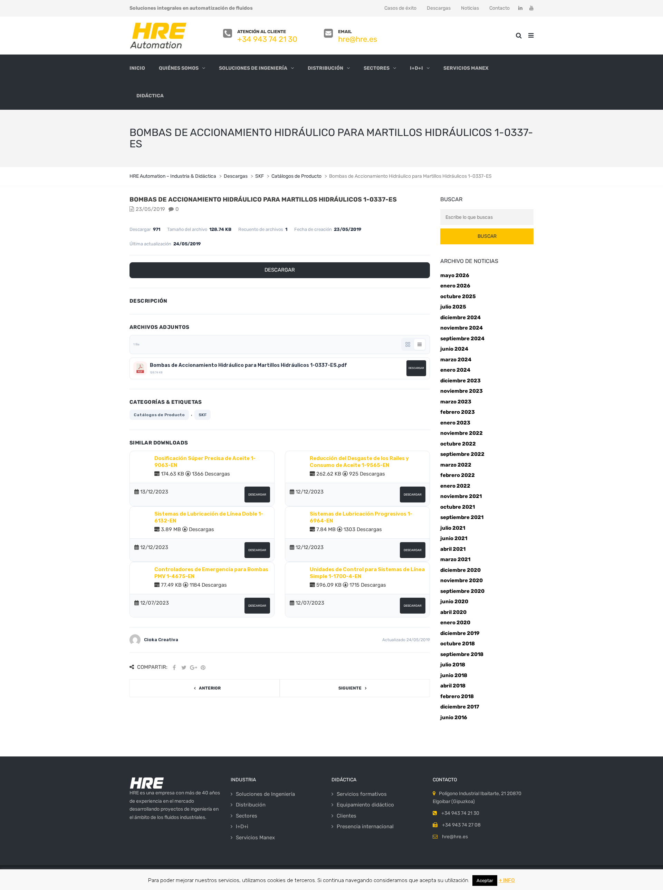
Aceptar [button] (485, 880)
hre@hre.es (357, 39)
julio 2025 (453, 307)
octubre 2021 (457, 507)
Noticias (470, 8)
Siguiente (350, 688)
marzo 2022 (455, 465)
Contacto (499, 8)
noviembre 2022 (461, 433)
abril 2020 (453, 612)
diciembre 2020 (460, 570)
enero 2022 (455, 486)
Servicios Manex (466, 68)
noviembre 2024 (461, 328)
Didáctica (150, 96)
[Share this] (174, 667)
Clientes (346, 816)
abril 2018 (452, 686)
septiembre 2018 (461, 654)
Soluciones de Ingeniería (253, 68)
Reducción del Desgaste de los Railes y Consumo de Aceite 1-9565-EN (359, 461)
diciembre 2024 (460, 317)
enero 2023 (455, 423)
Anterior (210, 688)
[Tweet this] (183, 667)
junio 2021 (453, 538)
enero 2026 (455, 286)
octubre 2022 (458, 444)
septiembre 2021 (461, 517)
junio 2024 (454, 349)
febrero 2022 (457, 475)
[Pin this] (203, 667)
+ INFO (507, 880)
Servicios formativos (362, 794)
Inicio (137, 68)
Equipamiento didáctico (365, 805)
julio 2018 (452, 665)
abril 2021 (452, 549)
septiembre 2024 (462, 338)
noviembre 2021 (461, 496)
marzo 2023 (455, 402)
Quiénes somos (179, 68)
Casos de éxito (400, 8)
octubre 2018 (457, 643)
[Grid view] (407, 344)
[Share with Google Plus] (193, 667)
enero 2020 (455, 622)
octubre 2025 (458, 296)
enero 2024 (455, 370)
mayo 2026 (454, 275)
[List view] (419, 344)
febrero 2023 (457, 412)
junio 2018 (453, 675)
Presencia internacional (365, 826)
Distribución (325, 68)
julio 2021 (452, 528)
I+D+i (416, 68)
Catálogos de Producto (159, 414)
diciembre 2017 (459, 707)
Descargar (280, 270)
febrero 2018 (457, 696)
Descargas (439, 8)
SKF (202, 414)
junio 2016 (453, 717)
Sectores (377, 68)
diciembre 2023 (460, 381)
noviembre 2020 (461, 580)
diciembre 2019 (460, 633)
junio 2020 (454, 601)
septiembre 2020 (462, 591)
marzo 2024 (455, 359)
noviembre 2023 (461, 391)
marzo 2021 (455, 559)
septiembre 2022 (462, 454)
